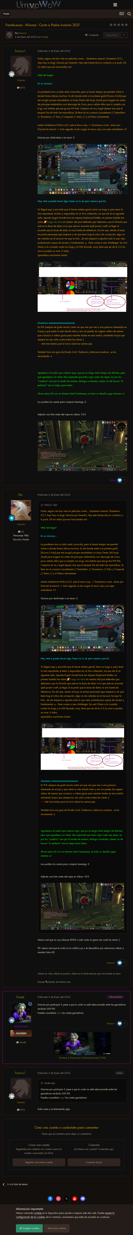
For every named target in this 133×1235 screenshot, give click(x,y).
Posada (44, 36)
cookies (38, 1213)
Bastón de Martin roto (59, 981)
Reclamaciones (91, 1057)
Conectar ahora (94, 1162)
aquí (59, 1012)
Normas (63, 1057)
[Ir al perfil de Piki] (21, 510)
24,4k (22, 1042)
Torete (20, 997)
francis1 (20, 51)
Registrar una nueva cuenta (39, 1162)
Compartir (93, 35)
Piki (20, 495)
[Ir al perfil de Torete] (21, 1012)
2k (22, 531)
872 (22, 87)
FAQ (103, 1057)
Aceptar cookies (30, 1228)
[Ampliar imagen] (82, 169)
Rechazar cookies (56, 1228)
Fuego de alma (54, 221)
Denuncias (75, 1057)
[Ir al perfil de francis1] (9, 35)
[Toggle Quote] (42, 505)
